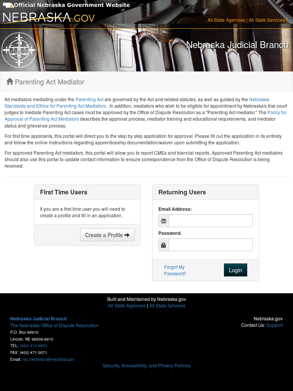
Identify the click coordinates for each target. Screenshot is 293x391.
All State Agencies (226, 19)
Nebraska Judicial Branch (38, 318)
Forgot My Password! (175, 269)
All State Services (267, 19)
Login (235, 270)
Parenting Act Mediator (48, 81)
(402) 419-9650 (33, 345)
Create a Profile (104, 235)
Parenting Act (90, 99)
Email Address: (175, 209)
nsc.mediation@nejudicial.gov (48, 359)
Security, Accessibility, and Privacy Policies (147, 365)
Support (274, 325)
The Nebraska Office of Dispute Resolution (54, 325)
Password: (170, 233)
